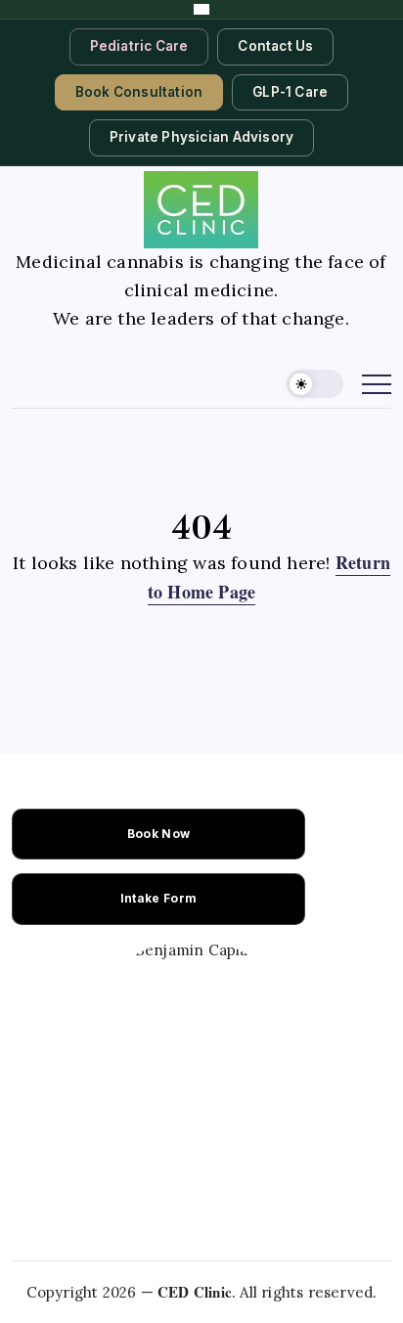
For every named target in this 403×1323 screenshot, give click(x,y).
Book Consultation (138, 92)
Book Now (158, 833)
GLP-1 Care (290, 92)
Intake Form (158, 898)
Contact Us (275, 46)
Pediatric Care (139, 46)
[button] (315, 384)
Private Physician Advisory (201, 137)
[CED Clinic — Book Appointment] (201, 9)
